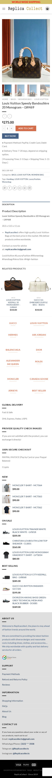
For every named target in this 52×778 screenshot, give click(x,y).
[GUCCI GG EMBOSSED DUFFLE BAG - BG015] (38, 284)
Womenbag (6, 182)
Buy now (10, 136)
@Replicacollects (20, 748)
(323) (23, 743)
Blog (4, 716)
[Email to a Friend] (19, 188)
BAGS (13, 99)
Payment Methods (11, 674)
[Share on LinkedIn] (29, 188)
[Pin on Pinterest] (24, 188)
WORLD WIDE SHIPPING (26, 1)
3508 (31, 743)
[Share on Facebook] (9, 188)
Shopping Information (12, 700)
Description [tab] (8, 204)
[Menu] (3, 8)
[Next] (45, 50)
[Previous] (6, 50)
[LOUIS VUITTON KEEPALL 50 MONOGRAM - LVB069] (13, 284)
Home (5, 99)
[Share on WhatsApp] (4, 188)
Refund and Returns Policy (14, 679)
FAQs (4, 706)
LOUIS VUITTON (41, 99)
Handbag (10, 179)
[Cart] (47, 8)
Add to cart (26, 128)
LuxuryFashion (34, 179)
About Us (6, 711)
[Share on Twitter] (14, 188)
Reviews (6, 684)
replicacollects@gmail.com (18, 249)
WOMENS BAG (25, 99)
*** (27, 743)
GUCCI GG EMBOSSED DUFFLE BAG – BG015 (39, 302)
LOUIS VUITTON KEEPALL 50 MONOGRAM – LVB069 (13, 303)
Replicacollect (11, 232)
